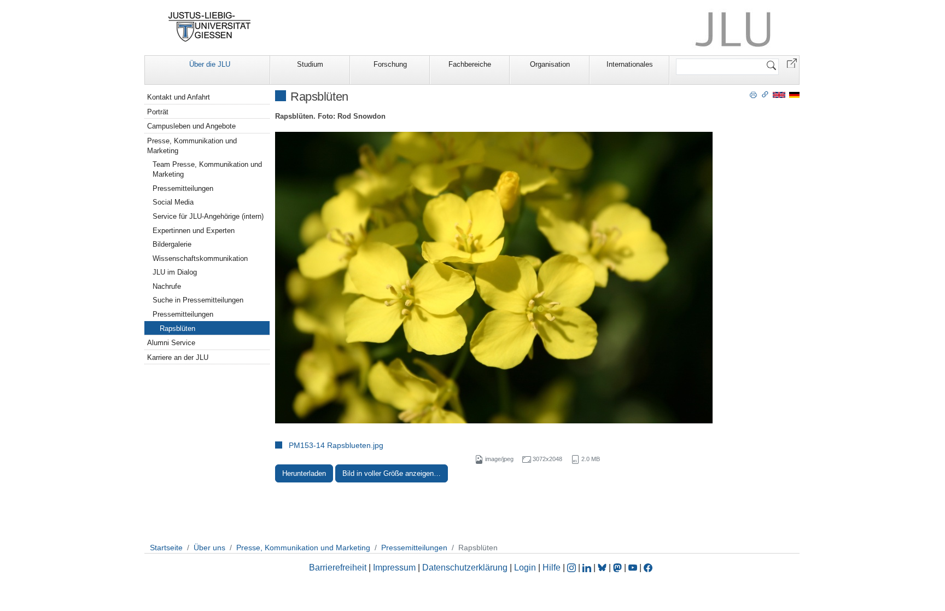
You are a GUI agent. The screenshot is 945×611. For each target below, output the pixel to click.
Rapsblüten (177, 328)
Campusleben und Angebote (191, 126)
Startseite (166, 547)
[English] (779, 94)
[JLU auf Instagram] (572, 567)
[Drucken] (753, 94)
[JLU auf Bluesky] (603, 567)
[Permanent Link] (765, 94)
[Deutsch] (794, 94)
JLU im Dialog (175, 272)
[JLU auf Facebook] (648, 567)
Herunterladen (304, 473)
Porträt (157, 112)
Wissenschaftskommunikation (200, 258)
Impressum (394, 567)
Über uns (209, 547)
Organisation (550, 64)
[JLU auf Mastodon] (618, 567)
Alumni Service (171, 343)
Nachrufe (167, 286)
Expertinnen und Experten (194, 230)
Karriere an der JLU (177, 357)
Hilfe (551, 567)
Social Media (173, 202)
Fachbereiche (469, 64)
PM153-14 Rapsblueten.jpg (336, 445)
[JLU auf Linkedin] (587, 567)
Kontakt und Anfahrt (178, 97)
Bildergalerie (172, 244)
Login (526, 567)
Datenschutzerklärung (465, 567)
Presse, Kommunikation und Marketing (192, 146)
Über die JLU (209, 64)
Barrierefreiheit (337, 567)
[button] (792, 63)
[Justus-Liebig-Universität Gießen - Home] (209, 26)
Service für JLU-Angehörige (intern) (208, 216)
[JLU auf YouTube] (632, 567)
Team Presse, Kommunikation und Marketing (207, 169)
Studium (310, 64)
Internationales (629, 64)
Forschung (390, 64)
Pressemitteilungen (183, 188)
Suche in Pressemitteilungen (198, 300)
